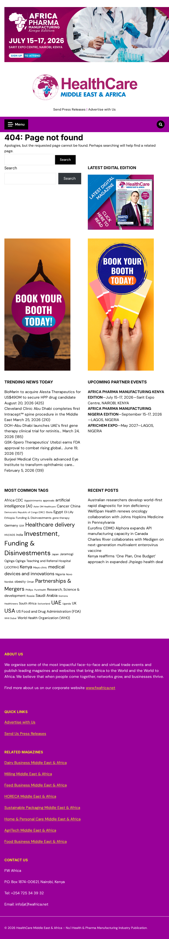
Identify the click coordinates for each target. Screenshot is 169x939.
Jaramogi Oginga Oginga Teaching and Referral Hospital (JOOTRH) (38, 560)
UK (74, 603)
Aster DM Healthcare (44, 506)
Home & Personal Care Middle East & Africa (42, 819)
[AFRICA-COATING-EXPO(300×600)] (121, 367)
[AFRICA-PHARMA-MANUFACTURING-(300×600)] (37, 367)
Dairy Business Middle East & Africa (35, 762)
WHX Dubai (10, 618)
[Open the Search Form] (161, 124)
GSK (21, 525)
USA (9, 610)
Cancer (63, 506)
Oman (30, 582)
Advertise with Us (102, 109)
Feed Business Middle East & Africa (35, 785)
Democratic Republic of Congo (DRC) (24, 512)
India (19, 535)
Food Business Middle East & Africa (35, 841)
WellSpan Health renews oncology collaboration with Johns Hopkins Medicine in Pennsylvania (125, 517)
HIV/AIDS (9, 535)
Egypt (58, 512)
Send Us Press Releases (25, 733)
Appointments (33, 500)
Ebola (49, 512)
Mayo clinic (40, 567)
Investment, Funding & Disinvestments (31, 543)
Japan (55, 554)
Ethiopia (9, 518)
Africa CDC (13, 500)
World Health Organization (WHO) (44, 618)
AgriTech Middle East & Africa (30, 830)
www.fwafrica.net (100, 687)
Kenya (26, 567)
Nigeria (60, 574)
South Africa (28, 603)
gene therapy (61, 518)
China (75, 506)
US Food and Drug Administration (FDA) (48, 611)
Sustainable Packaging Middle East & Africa (42, 807)
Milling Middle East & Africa (28, 773)
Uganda (66, 603)
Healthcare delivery (50, 524)
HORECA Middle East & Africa (30, 796)
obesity (20, 581)
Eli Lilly (68, 512)
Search (10, 168)
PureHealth (40, 589)
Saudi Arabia (46, 595)
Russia (31, 596)
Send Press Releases (69, 109)
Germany (11, 525)
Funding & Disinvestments (33, 518)
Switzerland (44, 603)
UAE (56, 602)
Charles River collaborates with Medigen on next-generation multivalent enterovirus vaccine (126, 545)
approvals (48, 500)
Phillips (29, 589)
